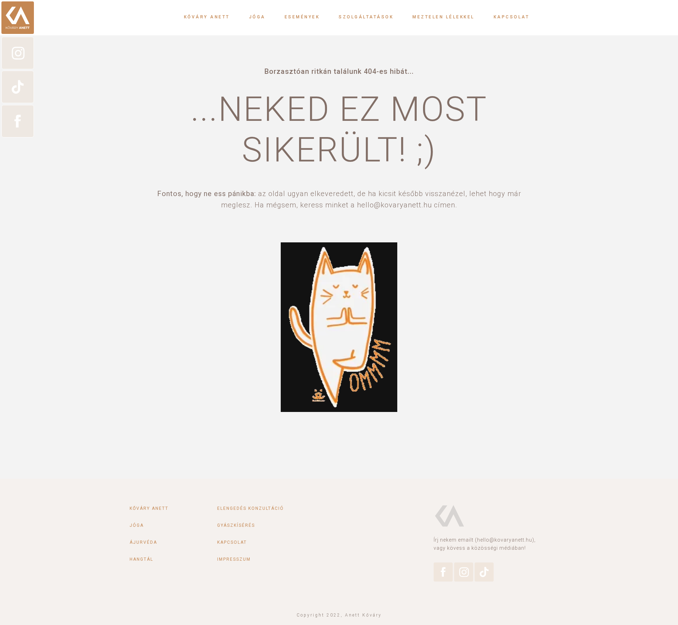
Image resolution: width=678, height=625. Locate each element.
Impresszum (234, 559)
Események (302, 16)
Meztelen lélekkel (443, 16)
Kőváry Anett (207, 16)
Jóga (257, 16)
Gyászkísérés (236, 525)
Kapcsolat (512, 16)
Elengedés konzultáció (250, 508)
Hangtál (141, 559)
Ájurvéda (143, 542)
